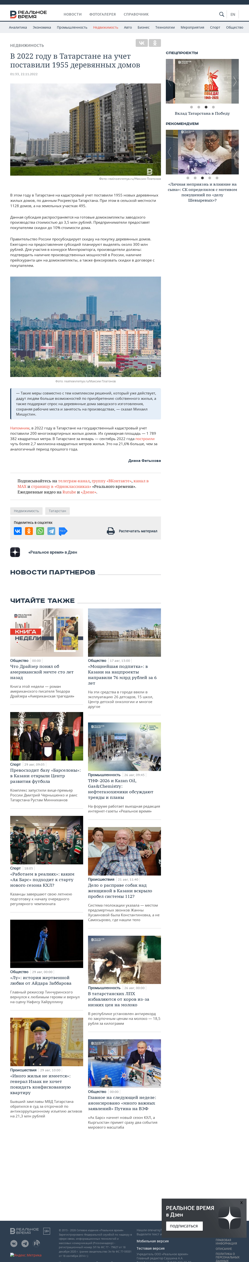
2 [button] (198, 107)
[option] (202, 81)
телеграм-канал (74, 480)
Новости (73, 14)
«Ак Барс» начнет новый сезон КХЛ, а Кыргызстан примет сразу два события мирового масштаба (122, 1112)
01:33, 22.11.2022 (24, 74)
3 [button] (206, 107)
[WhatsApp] (40, 531)
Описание (224, 1249)
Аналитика (18, 27)
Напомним (19, 428)
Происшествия (23, 1069)
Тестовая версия (151, 1248)
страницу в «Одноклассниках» (61, 486)
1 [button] (191, 107)
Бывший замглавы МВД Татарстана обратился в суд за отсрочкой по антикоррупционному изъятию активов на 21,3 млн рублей (46, 1095)
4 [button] (213, 107)
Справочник (136, 14)
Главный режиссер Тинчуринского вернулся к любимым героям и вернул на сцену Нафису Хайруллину (45, 989)
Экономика (42, 27)
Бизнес (144, 27)
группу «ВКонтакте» (112, 480)
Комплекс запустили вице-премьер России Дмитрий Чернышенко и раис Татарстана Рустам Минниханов (45, 784)
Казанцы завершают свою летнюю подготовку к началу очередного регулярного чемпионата (42, 888)
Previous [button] (169, 81)
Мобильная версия (153, 1241)
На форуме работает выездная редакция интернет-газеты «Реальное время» (124, 795)
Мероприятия (192, 27)
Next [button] (235, 81)
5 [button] (216, 178)
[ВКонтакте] (142, 43)
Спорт (215, 27)
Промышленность (72, 27)
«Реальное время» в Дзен (52, 552)
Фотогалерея (102, 14)
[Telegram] (51, 531)
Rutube (69, 491)
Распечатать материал (138, 531)
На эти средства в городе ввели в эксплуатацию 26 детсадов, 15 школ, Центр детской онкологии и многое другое (122, 686)
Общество (234, 27)
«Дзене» (88, 491)
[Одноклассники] (155, 43)
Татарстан (57, 510)
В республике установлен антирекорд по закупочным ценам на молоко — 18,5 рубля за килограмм (124, 1008)
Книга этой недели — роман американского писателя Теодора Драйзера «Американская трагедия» (42, 681)
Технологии (165, 27)
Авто (128, 27)
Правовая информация (226, 1241)
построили (145, 438)
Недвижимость (105, 27)
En (233, 14)
